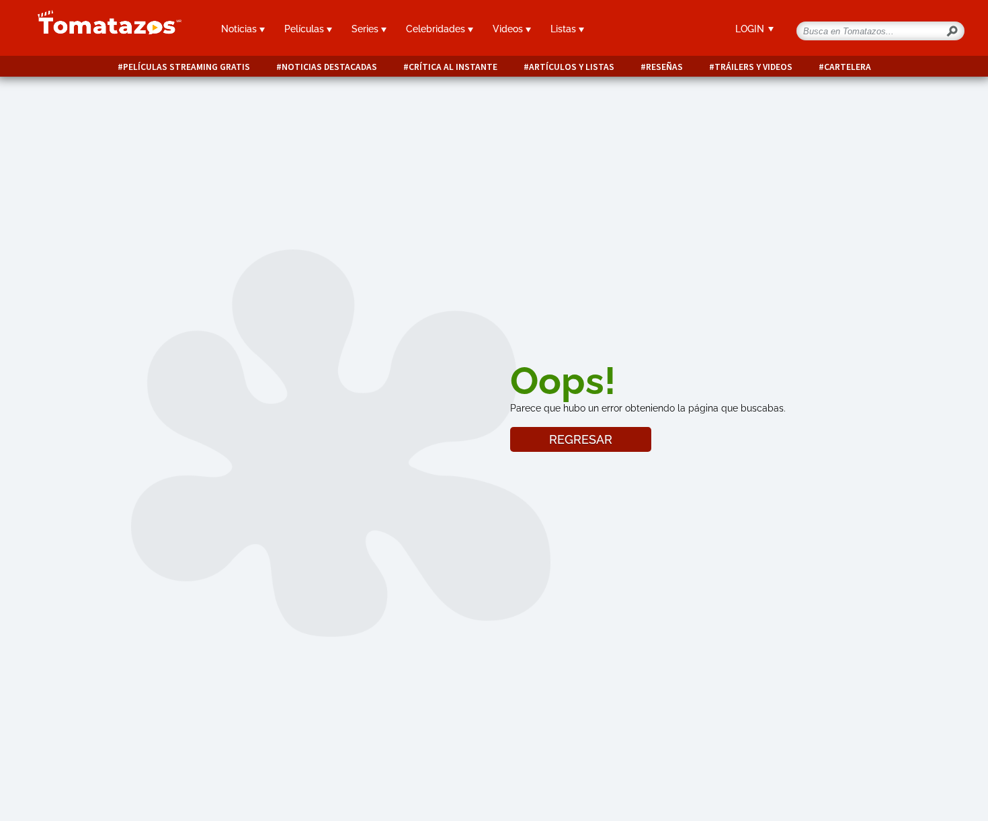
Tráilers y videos (753, 67)
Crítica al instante (453, 67)
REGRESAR (580, 439)
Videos (509, 29)
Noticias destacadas (329, 67)
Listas (564, 29)
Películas (305, 29)
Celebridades (437, 29)
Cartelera (847, 67)
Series (366, 29)
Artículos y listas (571, 67)
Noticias (240, 29)
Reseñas (664, 67)
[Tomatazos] (104, 29)
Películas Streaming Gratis (186, 67)
